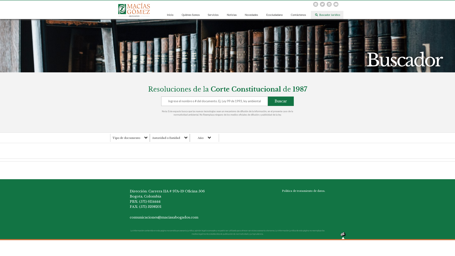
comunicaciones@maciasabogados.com (164, 217)
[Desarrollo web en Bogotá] (343, 235)
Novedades (251, 14)
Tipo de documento (126, 138)
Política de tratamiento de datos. (303, 191)
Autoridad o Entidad (166, 138)
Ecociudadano (274, 14)
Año (201, 138)
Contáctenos (298, 14)
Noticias (232, 14)
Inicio (170, 14)
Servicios (213, 14)
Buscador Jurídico (329, 14)
